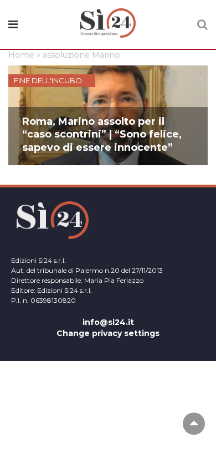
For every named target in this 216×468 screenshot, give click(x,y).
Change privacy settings (108, 333)
